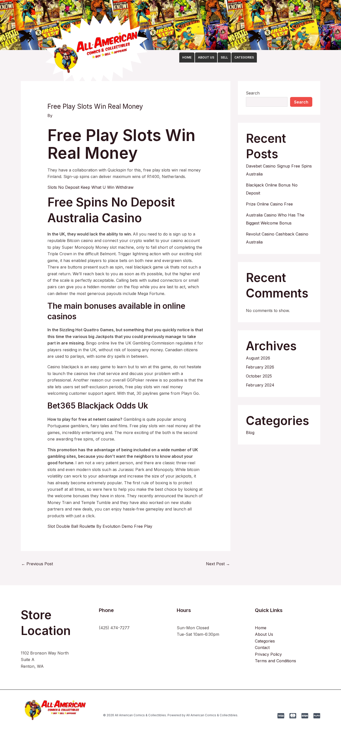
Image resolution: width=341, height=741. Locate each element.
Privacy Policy (268, 654)
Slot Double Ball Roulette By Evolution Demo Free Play (99, 526)
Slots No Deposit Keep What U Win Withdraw (90, 187)
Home (260, 627)
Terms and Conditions (275, 660)
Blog (250, 432)
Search (253, 93)
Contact (262, 647)
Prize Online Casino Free (269, 204)
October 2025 (259, 376)
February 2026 (260, 367)
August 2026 (258, 358)
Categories (265, 641)
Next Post (218, 563)
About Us (264, 634)
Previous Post (37, 563)
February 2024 (260, 385)
